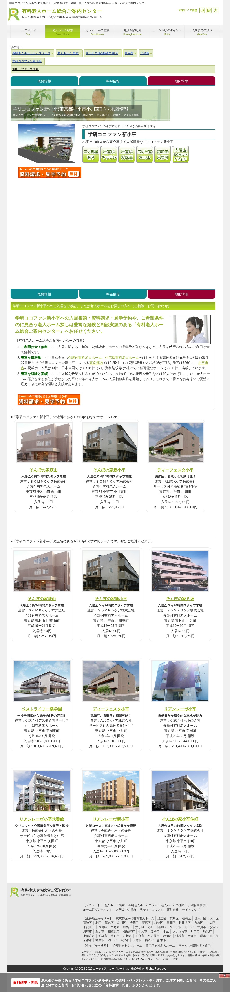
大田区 (214, 918)
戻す (209, 10)
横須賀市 (129, 931)
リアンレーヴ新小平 (111, 819)
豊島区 (102, 927)
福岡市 (149, 940)
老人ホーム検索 (114, 905)
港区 (151, 927)
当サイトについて (151, 909)
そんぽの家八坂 (180, 598)
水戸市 (115, 936)
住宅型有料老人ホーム (122, 357)
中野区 (115, 927)
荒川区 (174, 918)
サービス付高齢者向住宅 (195, 945)
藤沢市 (99, 931)
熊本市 (161, 940)
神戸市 (99, 940)
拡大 (215, 10)
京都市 (87, 940)
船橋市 (155, 931)
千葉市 (142, 931)
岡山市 (112, 940)
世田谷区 (185, 922)
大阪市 (192, 936)
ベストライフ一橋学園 (42, 709)
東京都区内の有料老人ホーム (135, 918)
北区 (98, 922)
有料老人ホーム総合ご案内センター (62, 13)
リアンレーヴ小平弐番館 (42, 819)
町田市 (189, 927)
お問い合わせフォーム (145, 959)
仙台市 (139, 936)
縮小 (202, 10)
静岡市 (167, 936)
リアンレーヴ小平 (180, 709)
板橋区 (186, 918)
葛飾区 (87, 922)
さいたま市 (179, 931)
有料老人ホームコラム (142, 905)
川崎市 (87, 931)
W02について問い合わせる (49, 399)
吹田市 (214, 936)
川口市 (195, 931)
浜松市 (179, 936)
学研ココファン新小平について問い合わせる (49, 172)
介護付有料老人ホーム (85, 357)
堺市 (203, 936)
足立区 (161, 918)
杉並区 (158, 922)
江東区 (109, 922)
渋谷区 (134, 922)
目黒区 (161, 927)
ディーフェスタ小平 (175, 470)
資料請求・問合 (25, 982)
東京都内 (96, 363)
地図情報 (181, 81)
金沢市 (124, 940)
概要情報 (44, 81)
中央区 (211, 922)
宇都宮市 (89, 936)
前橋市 (102, 936)
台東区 (198, 922)
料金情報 (113, 81)
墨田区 (171, 922)
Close (224, 975)
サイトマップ (191, 909)
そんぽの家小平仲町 (180, 819)
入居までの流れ (126, 909)
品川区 (121, 922)
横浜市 (214, 927)
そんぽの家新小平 (109, 470)
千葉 (166, 931)
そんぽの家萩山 (43, 470)
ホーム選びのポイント (97, 909)
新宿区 (146, 922)
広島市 (137, 940)
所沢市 (207, 931)
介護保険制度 (197, 905)
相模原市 (113, 931)
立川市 (201, 927)
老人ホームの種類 (172, 905)
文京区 (139, 927)
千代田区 (89, 927)
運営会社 (173, 909)
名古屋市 (153, 936)
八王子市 (175, 927)
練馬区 (127, 927)
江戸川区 (200, 918)
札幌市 (127, 936)
